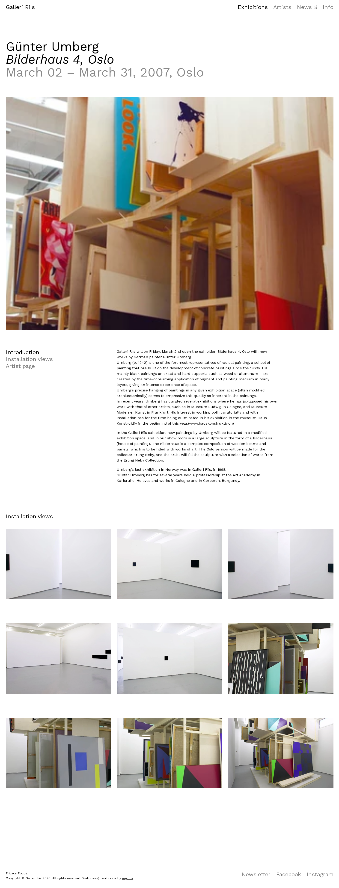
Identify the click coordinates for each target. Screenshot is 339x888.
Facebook (288, 874)
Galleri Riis (20, 7)
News (304, 7)
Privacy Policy (16, 873)
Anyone (127, 878)
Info (328, 7)
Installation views (29, 359)
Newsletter (256, 874)
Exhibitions (253, 7)
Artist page (20, 366)
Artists (282, 7)
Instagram (319, 874)
